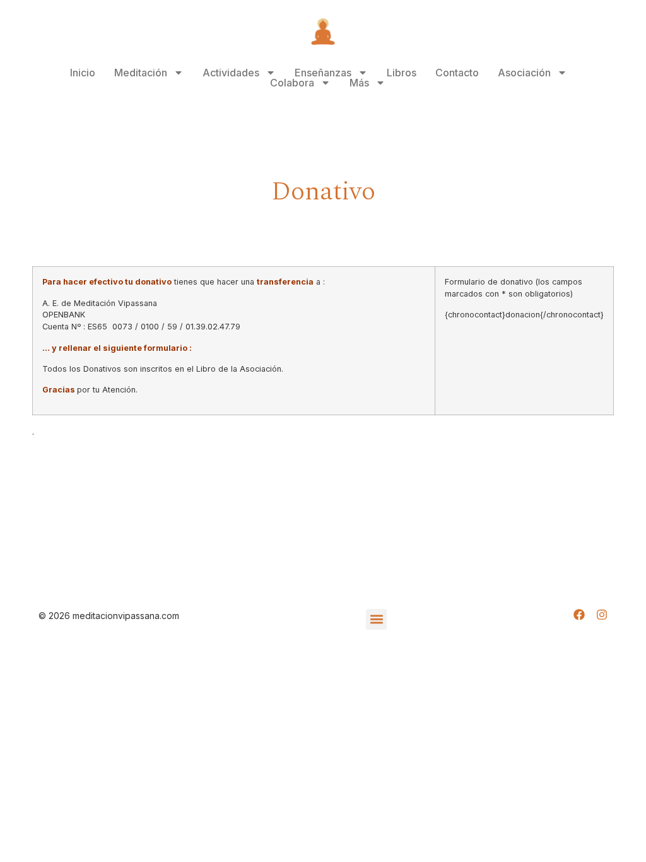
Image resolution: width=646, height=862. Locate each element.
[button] (376, 619)
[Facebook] (579, 614)
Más (359, 83)
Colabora (292, 83)
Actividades (231, 73)
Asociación (524, 73)
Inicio (82, 73)
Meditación (140, 73)
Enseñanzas (323, 73)
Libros (401, 73)
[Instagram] (602, 614)
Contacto (457, 73)
